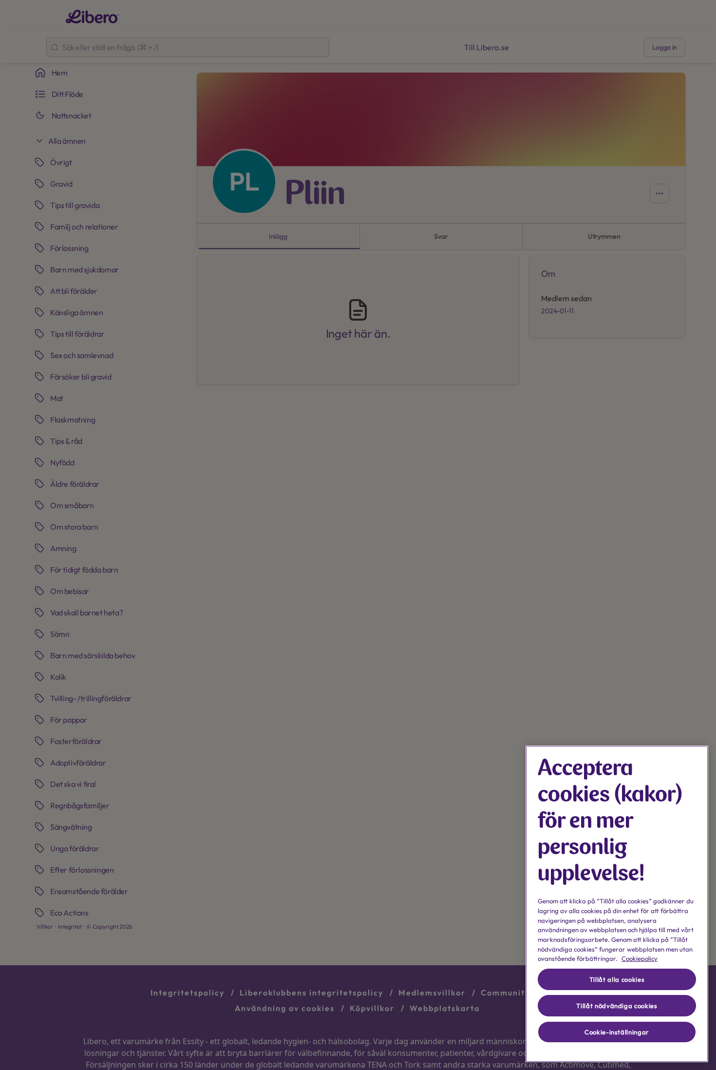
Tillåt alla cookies (616, 979)
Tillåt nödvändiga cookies (616, 1006)
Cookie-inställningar (616, 1032)
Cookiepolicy (640, 958)
